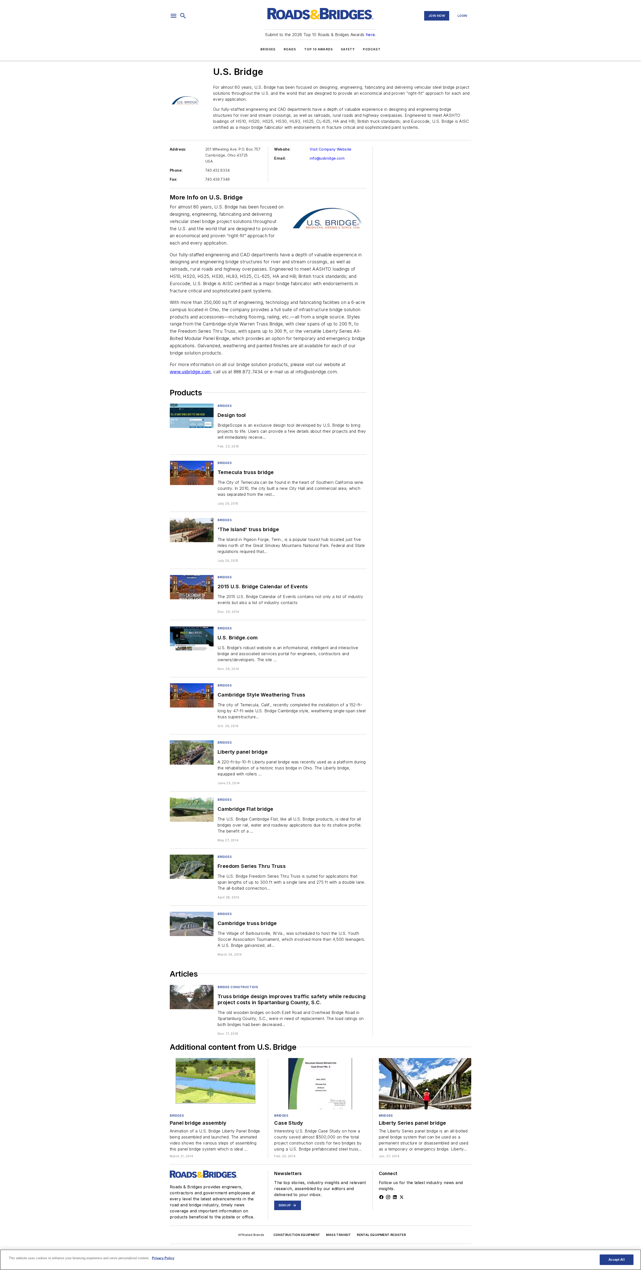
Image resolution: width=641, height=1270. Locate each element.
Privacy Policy (163, 1258)
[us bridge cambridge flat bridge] (192, 809)
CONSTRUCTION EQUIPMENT (296, 1235)
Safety (348, 49)
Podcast (371, 49)
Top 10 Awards (318, 49)
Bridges (267, 49)
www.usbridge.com (190, 371)
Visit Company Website (330, 149)
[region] (320, 1259)
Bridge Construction (238, 987)
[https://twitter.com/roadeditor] (401, 1197)
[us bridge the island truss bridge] (192, 530)
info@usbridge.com (327, 158)
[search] (183, 16)
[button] (173, 16)
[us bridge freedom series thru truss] (192, 867)
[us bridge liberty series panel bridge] (425, 1083)
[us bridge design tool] (192, 416)
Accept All (616, 1259)
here (370, 34)
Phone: (176, 170)
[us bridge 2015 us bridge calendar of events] (192, 587)
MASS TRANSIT (338, 1235)
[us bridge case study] (320, 1083)
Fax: (174, 179)
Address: (178, 149)
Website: (282, 149)
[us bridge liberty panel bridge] (192, 752)
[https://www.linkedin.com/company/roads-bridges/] (394, 1197)
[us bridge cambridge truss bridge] (192, 924)
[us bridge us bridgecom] (192, 638)
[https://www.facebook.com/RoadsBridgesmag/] (381, 1197)
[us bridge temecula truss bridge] (192, 473)
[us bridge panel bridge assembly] (216, 1083)
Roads (290, 49)
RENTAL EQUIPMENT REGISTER (381, 1235)
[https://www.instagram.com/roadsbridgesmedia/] (388, 1197)
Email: (280, 158)
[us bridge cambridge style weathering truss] (192, 695)
